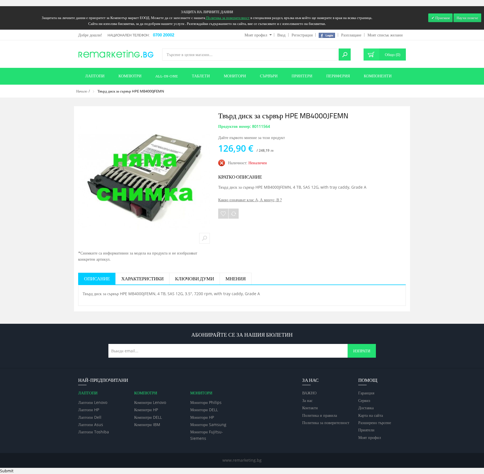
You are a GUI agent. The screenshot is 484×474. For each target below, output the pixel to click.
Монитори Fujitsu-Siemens (206, 435)
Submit (6, 470)
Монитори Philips (206, 402)
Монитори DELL (204, 409)
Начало (81, 91)
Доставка (366, 407)
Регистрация (302, 35)
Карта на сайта (370, 415)
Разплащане (351, 35)
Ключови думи (194, 279)
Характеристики (142, 279)
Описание (97, 279)
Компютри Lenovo (150, 402)
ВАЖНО (309, 393)
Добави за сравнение (234, 214)
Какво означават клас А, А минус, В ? (250, 199)
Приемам (442, 17)
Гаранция (366, 393)
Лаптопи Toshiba (93, 431)
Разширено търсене (374, 422)
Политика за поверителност (325, 422)
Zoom (204, 238)
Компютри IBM (147, 424)
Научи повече (467, 17)
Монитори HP (202, 417)
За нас (307, 400)
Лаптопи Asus (90, 424)
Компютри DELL (148, 417)
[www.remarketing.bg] (116, 53)
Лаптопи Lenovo (92, 402)
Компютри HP (146, 409)
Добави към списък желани (223, 214)
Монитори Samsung (208, 424)
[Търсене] (345, 54)
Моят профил (256, 35)
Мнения (235, 279)
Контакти (310, 407)
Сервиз (364, 400)
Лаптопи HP (88, 409)
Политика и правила (319, 415)
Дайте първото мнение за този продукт (251, 137)
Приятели (366, 430)
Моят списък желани (385, 35)
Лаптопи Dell (89, 417)
